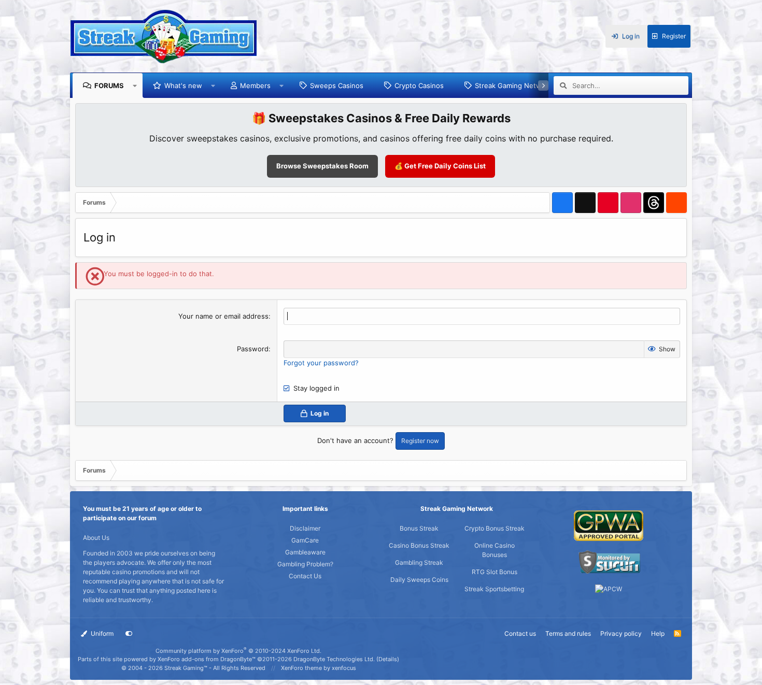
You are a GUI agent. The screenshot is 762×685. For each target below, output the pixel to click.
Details (387, 659)
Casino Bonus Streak (419, 545)
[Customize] (129, 633)
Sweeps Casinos (336, 85)
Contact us (520, 633)
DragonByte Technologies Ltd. (334, 659)
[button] (135, 85)
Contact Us (305, 576)
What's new (183, 85)
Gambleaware (305, 552)
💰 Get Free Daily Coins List (440, 166)
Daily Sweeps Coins (419, 579)
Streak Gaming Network (513, 85)
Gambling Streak (419, 562)
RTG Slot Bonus (494, 572)
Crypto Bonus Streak (494, 528)
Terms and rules (568, 633)
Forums (109, 85)
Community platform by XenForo (238, 650)
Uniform (101, 633)
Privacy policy (621, 633)
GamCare (305, 540)
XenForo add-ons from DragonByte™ (207, 659)
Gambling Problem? (305, 564)
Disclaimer (305, 528)
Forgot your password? (321, 363)
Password (253, 349)
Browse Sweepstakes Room (322, 166)
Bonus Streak (419, 528)
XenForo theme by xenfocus (318, 668)
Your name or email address (223, 316)
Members (255, 85)
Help (658, 633)
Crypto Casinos (419, 85)
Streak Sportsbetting (494, 589)
